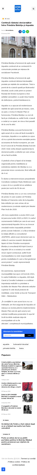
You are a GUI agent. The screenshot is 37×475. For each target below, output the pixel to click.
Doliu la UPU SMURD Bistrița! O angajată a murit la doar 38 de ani (11, 396)
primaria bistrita (9, 348)
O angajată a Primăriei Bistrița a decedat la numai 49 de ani (11, 408)
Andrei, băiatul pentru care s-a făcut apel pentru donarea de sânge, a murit (11, 385)
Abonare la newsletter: (13, 331)
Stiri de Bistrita (9, 30)
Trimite (29, 335)
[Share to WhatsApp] (27, 31)
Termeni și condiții (28, 459)
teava (21, 348)
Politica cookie (14, 462)
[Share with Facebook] (20, 31)
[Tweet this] (23, 31)
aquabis (6, 344)
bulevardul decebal (20, 344)
